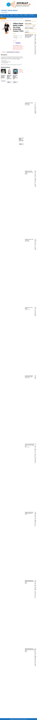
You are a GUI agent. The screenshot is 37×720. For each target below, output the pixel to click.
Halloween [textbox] (30, 30)
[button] (10, 24)
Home (2, 20)
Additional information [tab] (10, 52)
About (2, 16)
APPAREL (20, 45)
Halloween (7, 20)
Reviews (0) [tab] (17, 52)
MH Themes (25, 719)
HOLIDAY (4, 20)
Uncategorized (19, 49)
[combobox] (30, 30)
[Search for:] (31, 18)
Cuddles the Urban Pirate (20, 46)
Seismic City (15, 49)
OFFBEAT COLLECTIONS (19, 48)
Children (14, 46)
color (14, 35)
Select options (9, 82)
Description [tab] (4, 52)
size (14, 37)
